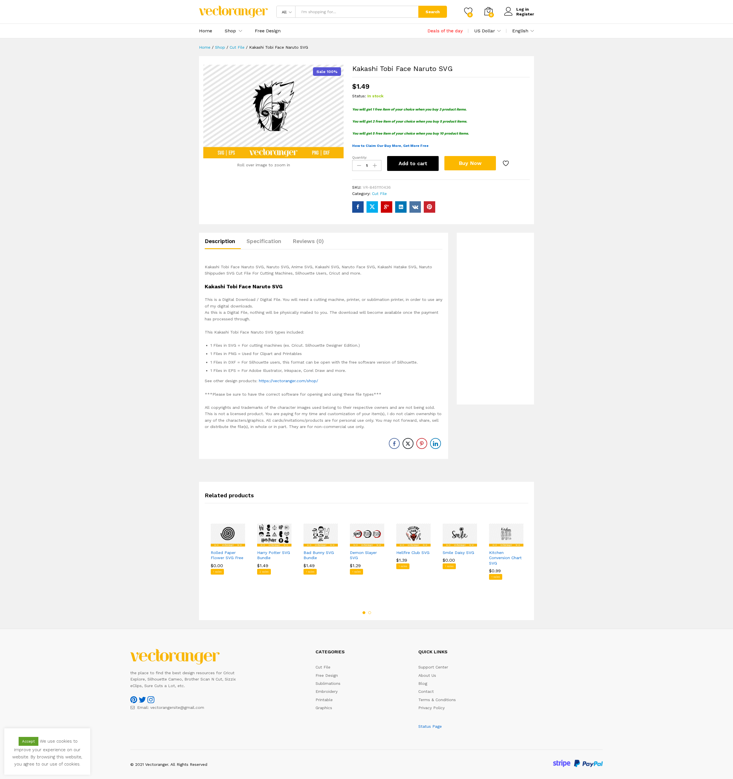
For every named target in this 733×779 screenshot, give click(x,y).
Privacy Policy (431, 707)
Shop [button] (230, 31)
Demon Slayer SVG (363, 555)
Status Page (430, 726)
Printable (324, 699)
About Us (427, 675)
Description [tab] (220, 241)
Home (205, 31)
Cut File (379, 193)
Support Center (433, 667)
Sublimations (328, 683)
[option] (228, 560)
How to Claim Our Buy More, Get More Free (390, 146)
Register (525, 14)
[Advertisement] (495, 319)
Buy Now (470, 163)
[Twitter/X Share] (408, 443)
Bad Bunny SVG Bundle (319, 555)
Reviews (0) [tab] (308, 241)
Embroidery (327, 691)
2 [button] (369, 612)
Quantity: (359, 157)
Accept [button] (28, 741)
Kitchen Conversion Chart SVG (505, 557)
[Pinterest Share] (421, 443)
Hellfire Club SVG (412, 552)
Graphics (324, 707)
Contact (426, 691)
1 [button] (363, 612)
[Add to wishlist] (506, 163)
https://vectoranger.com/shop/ (288, 380)
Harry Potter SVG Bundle (273, 555)
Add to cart (413, 163)
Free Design (268, 31)
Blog (422, 683)
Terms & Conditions (437, 699)
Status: (359, 96)
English (520, 31)
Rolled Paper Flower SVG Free (227, 555)
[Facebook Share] (394, 443)
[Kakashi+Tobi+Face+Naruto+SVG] (372, 207)
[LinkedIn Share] (435, 443)
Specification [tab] (264, 241)
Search (432, 11)
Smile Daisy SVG (458, 552)
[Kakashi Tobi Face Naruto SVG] (358, 207)
